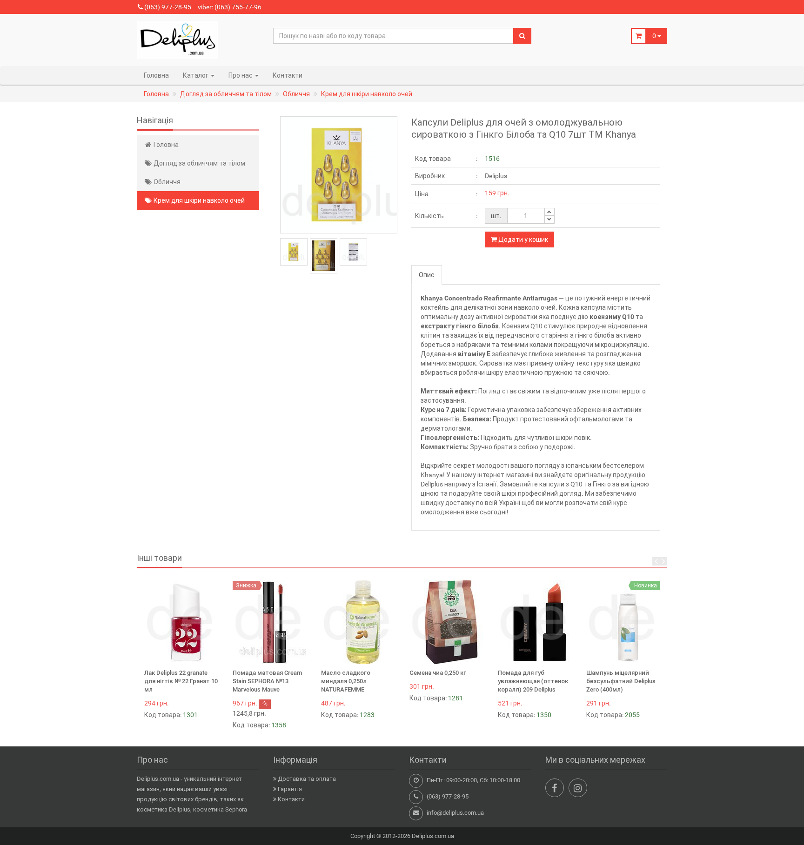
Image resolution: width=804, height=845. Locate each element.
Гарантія (290, 788)
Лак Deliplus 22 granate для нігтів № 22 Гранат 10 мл (181, 681)
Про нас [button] (241, 75)
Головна (156, 75)
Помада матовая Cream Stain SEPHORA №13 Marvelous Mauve (267, 681)
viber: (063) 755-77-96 (229, 7)
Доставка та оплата (307, 778)
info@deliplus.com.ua (455, 812)
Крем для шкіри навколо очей (198, 200)
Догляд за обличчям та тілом (198, 163)
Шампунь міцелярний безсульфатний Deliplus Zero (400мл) (621, 681)
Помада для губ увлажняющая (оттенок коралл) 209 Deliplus (533, 681)
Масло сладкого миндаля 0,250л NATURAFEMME (345, 681)
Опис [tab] (427, 275)
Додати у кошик (522, 239)
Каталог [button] (196, 75)
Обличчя (166, 182)
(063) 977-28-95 (167, 7)
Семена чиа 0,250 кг (437, 672)
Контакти (287, 75)
